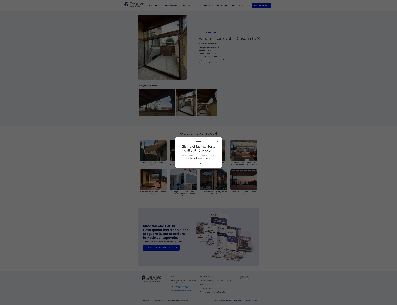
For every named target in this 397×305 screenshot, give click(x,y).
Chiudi (198, 163)
